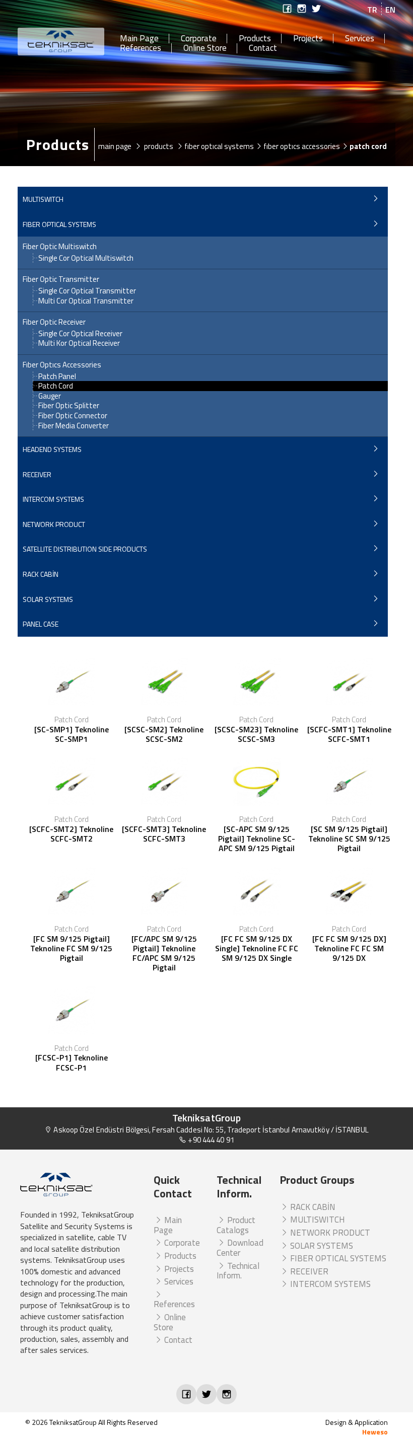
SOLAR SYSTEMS (48, 599)
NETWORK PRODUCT (54, 524)
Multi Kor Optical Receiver (79, 343)
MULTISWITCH (43, 199)
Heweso (375, 1431)
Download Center (240, 1247)
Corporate (199, 39)
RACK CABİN (40, 574)
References (140, 48)
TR (372, 10)
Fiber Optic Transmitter (61, 279)
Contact (263, 48)
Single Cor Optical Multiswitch (85, 258)
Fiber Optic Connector (72, 415)
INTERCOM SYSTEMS (53, 499)
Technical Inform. (238, 1270)
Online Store (205, 48)
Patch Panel (57, 376)
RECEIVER (37, 474)
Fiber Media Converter (73, 425)
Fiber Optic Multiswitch (60, 247)
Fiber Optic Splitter (68, 405)
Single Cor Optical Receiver (80, 333)
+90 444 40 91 (210, 1140)
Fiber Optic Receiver (54, 322)
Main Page (139, 39)
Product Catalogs (236, 1225)
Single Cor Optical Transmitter (87, 290)
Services (359, 39)
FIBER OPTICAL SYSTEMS (59, 224)
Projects (308, 39)
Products (255, 39)
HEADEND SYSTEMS (52, 449)
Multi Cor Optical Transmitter (85, 301)
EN (390, 10)
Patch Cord (55, 386)
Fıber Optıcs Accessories (62, 365)
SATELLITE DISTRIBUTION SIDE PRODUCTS (85, 549)
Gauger (49, 396)
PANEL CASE (40, 624)
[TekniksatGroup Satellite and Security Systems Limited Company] (61, 41)
